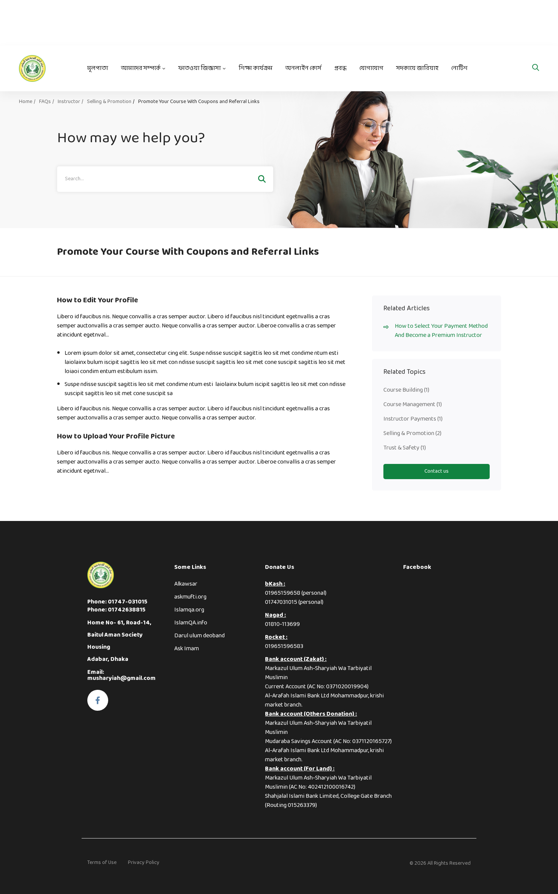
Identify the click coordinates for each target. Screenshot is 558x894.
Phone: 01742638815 (116, 610)
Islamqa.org (189, 610)
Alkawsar (185, 584)
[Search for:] (165, 178)
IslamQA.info (190, 623)
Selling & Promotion (109, 101)
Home (25, 101)
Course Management (412, 404)
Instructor (69, 101)
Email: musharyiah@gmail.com (121, 675)
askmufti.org (190, 597)
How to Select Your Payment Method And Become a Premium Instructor (441, 331)
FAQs (45, 101)
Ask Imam (186, 648)
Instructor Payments (413, 419)
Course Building (406, 390)
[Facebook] (97, 700)
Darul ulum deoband (199, 635)
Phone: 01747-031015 (117, 602)
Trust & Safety (404, 448)
